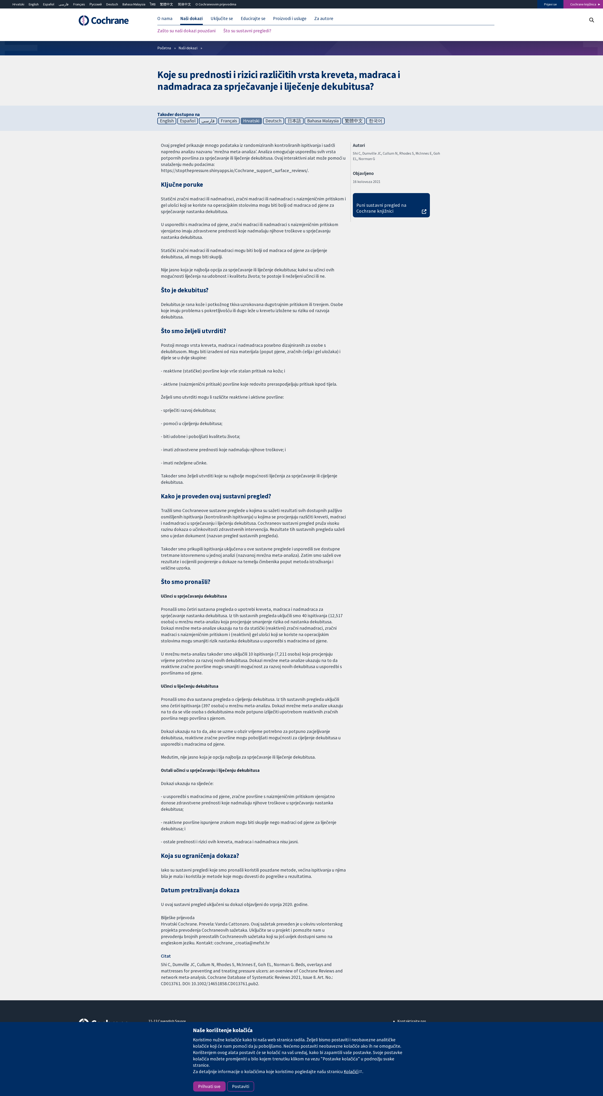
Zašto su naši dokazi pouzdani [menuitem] (186, 30)
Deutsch (112, 4)
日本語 (294, 121)
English (34, 4)
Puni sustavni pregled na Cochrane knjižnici (381, 208)
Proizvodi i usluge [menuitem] (289, 18)
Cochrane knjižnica (583, 4)
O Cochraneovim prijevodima (216, 4)
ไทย (152, 4)
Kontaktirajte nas (411, 1021)
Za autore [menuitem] (323, 18)
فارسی (64, 4)
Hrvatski (18, 4)
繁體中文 (166, 4)
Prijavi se (550, 4)
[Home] (110, 20)
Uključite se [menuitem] (222, 18)
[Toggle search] (591, 20)
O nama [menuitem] (164, 18)
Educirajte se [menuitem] (253, 18)
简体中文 (184, 4)
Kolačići (351, 1071)
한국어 (375, 121)
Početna (164, 47)
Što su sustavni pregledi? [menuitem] (247, 30)
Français (79, 4)
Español (48, 4)
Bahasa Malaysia (133, 4)
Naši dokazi (188, 47)
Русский (96, 4)
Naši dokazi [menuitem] (191, 18)
